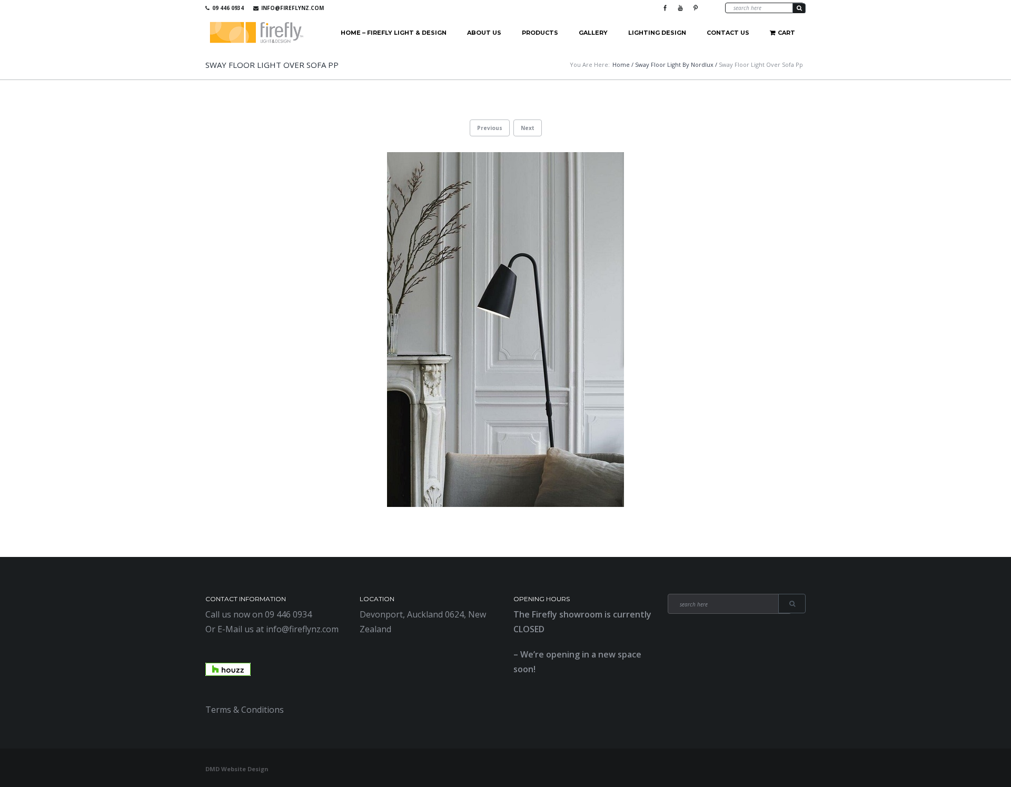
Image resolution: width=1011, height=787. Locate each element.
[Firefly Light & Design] (257, 33)
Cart (786, 32)
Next (527, 128)
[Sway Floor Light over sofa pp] (505, 329)
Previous (489, 128)
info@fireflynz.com (292, 8)
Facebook (665, 8)
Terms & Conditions (244, 709)
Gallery (593, 32)
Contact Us (728, 32)
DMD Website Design (237, 769)
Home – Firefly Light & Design (394, 32)
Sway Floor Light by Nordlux (674, 64)
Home (621, 64)
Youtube (680, 8)
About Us (484, 32)
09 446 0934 (228, 8)
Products (540, 32)
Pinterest (695, 8)
